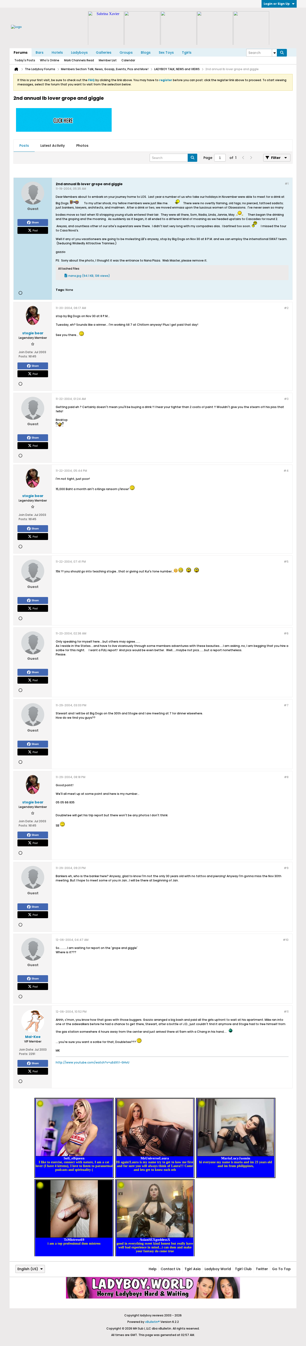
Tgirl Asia (193, 1269)
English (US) (27, 1269)
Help (153, 1269)
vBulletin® (152, 1322)
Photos (82, 145)
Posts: (23, 356)
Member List (108, 60)
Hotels (57, 52)
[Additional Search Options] (274, 53)
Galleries (103, 52)
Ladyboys (79, 52)
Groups (126, 52)
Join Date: (26, 352)
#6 (286, 633)
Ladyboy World (218, 1269)
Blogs (146, 52)
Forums (20, 52)
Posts (24, 145)
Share (35, 222)
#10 (286, 940)
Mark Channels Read (79, 60)
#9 (286, 868)
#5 (286, 562)
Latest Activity (52, 145)
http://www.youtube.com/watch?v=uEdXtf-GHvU (92, 1062)
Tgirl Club (243, 1269)
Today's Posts (24, 60)
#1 (287, 184)
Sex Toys (166, 52)
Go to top (281, 1269)
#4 (286, 471)
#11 (286, 1012)
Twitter (262, 1269)
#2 (286, 308)
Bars (40, 52)
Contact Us (170, 1269)
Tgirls (186, 52)
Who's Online (49, 60)
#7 (286, 705)
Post (35, 230)
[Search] (282, 53)
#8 (286, 777)
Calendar (128, 60)
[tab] (24, 146)
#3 (286, 399)
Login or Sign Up (277, 4)
